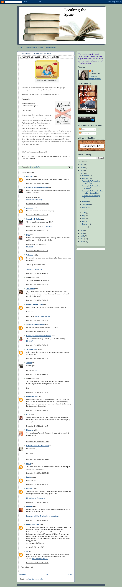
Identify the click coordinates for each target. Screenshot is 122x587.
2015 (82, 168)
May (84, 215)
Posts (83, 129)
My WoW (29, 341)
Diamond (29, 430)
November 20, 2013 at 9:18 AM (37, 392)
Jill (92, 71)
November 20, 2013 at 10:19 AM (37, 442)
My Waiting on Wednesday (35, 498)
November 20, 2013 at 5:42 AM (37, 320)
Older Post (69, 574)
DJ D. (28, 414)
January (85, 227)
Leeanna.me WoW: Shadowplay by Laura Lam (42, 516)
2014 (82, 170)
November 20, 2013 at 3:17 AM (37, 251)
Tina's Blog (30, 289)
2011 (82, 233)
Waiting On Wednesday (34, 269)
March (84, 221)
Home (20, 47)
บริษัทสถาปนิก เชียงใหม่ (40, 559)
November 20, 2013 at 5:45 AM (37, 332)
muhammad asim (32, 524)
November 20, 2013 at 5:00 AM (37, 300)
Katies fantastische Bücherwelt (37, 446)
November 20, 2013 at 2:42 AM (37, 231)
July (84, 210)
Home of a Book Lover (34, 304)
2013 (82, 173)
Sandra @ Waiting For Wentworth (38, 336)
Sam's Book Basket (33, 219)
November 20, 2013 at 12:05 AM (37, 183)
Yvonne (29, 363)
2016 (82, 165)
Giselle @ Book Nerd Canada (37, 187)
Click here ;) (49, 226)
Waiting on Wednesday (34, 199)
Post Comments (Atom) (36, 579)
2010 (82, 236)
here (35, 370)
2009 (82, 239)
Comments (85, 133)
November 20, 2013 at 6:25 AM (37, 345)
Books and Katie (32, 396)
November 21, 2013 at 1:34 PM (37, 520)
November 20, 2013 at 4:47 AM (37, 284)
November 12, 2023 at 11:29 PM (37, 563)
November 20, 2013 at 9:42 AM (37, 410)
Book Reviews (51, 47)
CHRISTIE (30, 176)
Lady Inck (29, 488)
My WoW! (29, 247)
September (86, 204)
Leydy (28, 477)
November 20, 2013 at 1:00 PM (37, 484)
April (84, 218)
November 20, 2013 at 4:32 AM (37, 273)
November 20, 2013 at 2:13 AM (37, 215)
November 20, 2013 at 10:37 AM (37, 473)
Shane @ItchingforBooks (35, 324)
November (86, 178)
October (85, 201)
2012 (82, 230)
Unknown (29, 255)
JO (27, 551)
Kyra (28, 235)
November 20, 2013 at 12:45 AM (37, 204)
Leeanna (29, 506)
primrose (29, 208)
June (84, 213)
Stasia (28, 464)
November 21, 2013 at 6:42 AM (37, 502)
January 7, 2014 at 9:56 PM (35, 547)
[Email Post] (69, 167)
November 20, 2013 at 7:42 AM (37, 374)
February (85, 224)
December (86, 176)
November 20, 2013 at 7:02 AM (37, 358)
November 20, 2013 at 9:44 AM (37, 426)
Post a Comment (27, 567)
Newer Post (22, 574)
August (85, 207)
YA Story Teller (31, 349)
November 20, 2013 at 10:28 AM (37, 459)
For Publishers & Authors (34, 47)
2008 (82, 242)
